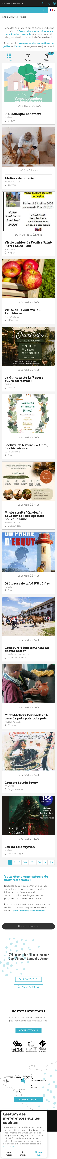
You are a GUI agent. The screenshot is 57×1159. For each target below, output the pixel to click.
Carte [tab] (28, 60)
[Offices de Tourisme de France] (42, 1046)
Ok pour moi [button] (38, 1153)
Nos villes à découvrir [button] (11, 3)
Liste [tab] (9, 60)
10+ (25, 862)
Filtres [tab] (47, 60)
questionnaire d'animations (29, 910)
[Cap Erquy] (28, 956)
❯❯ (51, 862)
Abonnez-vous (28, 1030)
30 (39, 862)
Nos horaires (30, 986)
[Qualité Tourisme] (31, 1046)
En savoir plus (9, 1146)
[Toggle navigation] (52, 17)
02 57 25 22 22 (30, 979)
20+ (33, 862)
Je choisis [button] (23, 1153)
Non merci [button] (9, 1153)
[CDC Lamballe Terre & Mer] (17, 1046)
